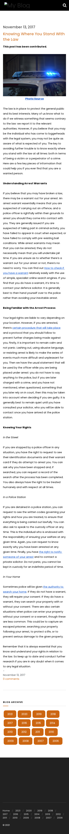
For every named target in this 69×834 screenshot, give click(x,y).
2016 (24, 723)
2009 (10, 741)
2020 (24, 714)
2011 (37, 732)
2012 (24, 732)
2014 (52, 723)
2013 (10, 732)
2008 (25, 741)
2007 (41, 741)
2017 (10, 723)
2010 (51, 732)
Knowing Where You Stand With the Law (34, 36)
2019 (39, 714)
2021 (10, 714)
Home (6, 810)
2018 (53, 714)
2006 (56, 741)
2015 (38, 723)
